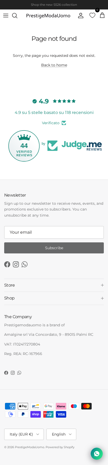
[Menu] (6, 15)
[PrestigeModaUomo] (48, 15)
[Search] (17, 15)
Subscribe (54, 248)
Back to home (54, 65)
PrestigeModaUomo (29, 447)
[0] (90, 15)
